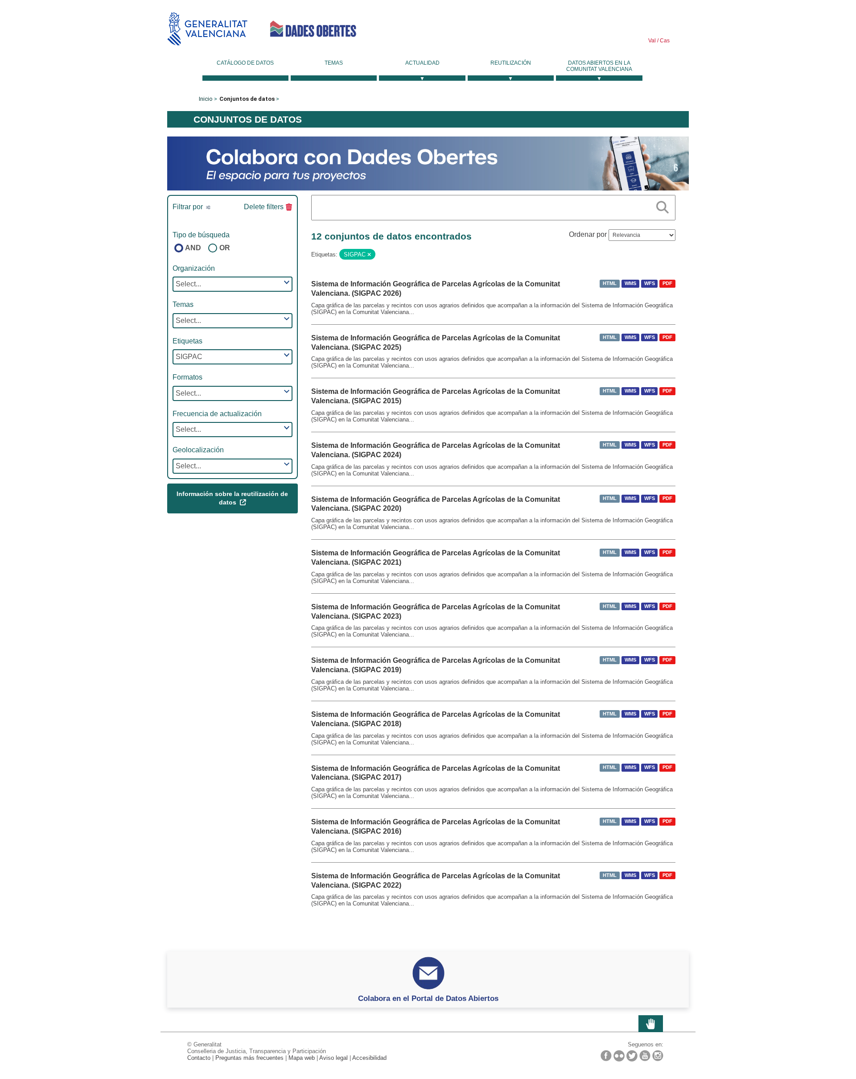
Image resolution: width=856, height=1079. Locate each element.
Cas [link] (664, 40)
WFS (649, 283)
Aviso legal (333, 1057)
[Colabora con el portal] (428, 163)
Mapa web (301, 1057)
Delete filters (264, 207)
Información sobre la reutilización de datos (232, 498)
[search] (662, 205)
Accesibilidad (369, 1057)
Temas (334, 63)
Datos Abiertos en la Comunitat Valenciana (599, 66)
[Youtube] (644, 1055)
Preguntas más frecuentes (249, 1057)
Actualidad (422, 63)
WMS (630, 283)
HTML (610, 283)
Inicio (206, 98)
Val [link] (652, 40)
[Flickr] (619, 1056)
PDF (667, 283)
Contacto (198, 1057)
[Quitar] (369, 254)
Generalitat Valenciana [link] (207, 28)
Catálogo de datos (245, 63)
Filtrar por (189, 207)
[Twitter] (632, 1056)
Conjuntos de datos (247, 98)
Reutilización (510, 63)
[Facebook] (606, 1055)
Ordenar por (588, 234)
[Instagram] (657, 1055)
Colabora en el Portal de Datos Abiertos (428, 998)
